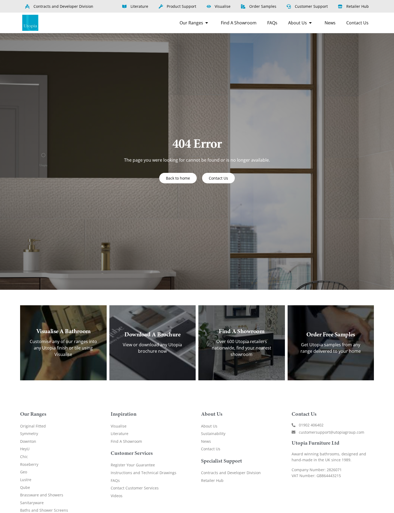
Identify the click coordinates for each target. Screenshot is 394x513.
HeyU (24, 448)
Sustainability (213, 433)
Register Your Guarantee (133, 464)
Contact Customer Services (135, 487)
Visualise (119, 426)
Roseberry (29, 464)
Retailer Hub (212, 480)
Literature (119, 433)
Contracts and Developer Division (231, 472)
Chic (24, 456)
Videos (116, 495)
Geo (23, 471)
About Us (209, 426)
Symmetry (29, 433)
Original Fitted (33, 426)
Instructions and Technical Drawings (143, 472)
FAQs (115, 480)
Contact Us (210, 448)
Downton (28, 441)
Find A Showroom (126, 441)
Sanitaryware (32, 502)
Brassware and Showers (41, 494)
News (206, 441)
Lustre (25, 479)
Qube (25, 487)
